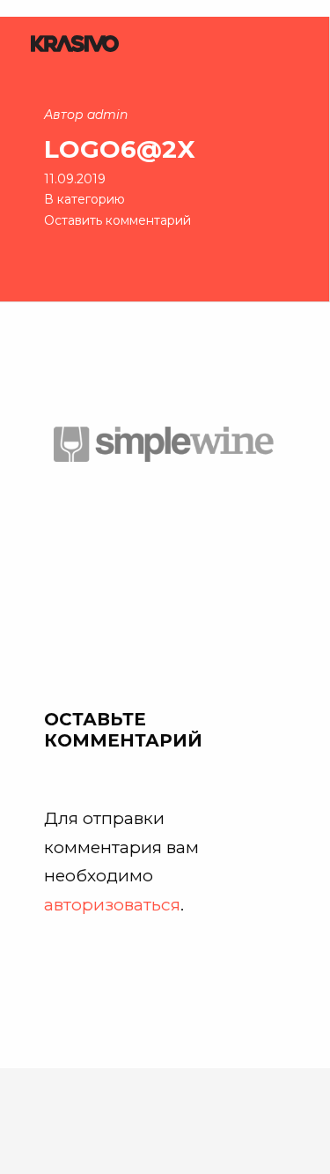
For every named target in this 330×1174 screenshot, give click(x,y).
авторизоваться (112, 904)
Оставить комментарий (117, 220)
